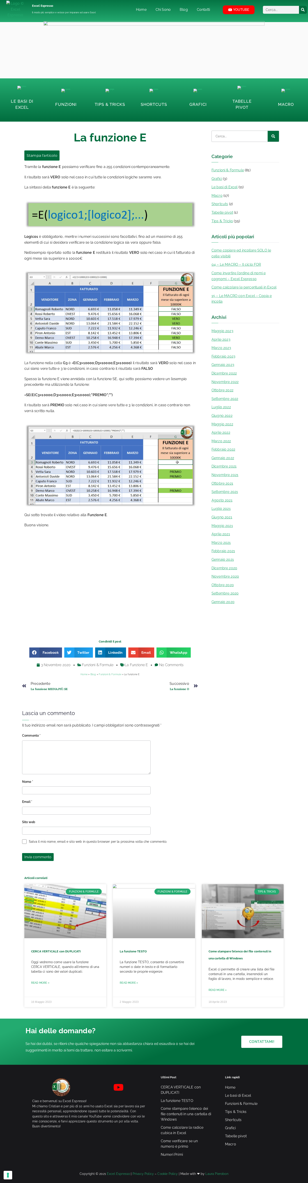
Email (27, 802)
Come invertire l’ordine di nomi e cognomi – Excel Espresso (238, 276)
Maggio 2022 (222, 424)
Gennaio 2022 (222, 458)
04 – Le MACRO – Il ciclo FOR (236, 264)
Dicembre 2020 (224, 568)
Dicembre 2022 (224, 373)
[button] (45, 652)
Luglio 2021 (221, 508)
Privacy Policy (143, 1174)
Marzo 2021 (221, 542)
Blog (93, 674)
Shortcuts (154, 104)
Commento (31, 735)
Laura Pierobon (216, 1174)
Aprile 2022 (220, 432)
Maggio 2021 (222, 526)
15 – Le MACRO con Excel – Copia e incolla (241, 299)
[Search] (303, 10)
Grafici (198, 104)
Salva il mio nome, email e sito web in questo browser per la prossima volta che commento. (98, 841)
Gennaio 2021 (222, 559)
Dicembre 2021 (224, 466)
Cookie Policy (167, 1174)
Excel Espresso (42, 5)
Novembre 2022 (225, 382)
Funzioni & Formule (97, 665)
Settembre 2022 (224, 399)
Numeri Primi (172, 1154)
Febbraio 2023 (223, 356)
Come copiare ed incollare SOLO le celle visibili (241, 253)
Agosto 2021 (221, 500)
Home (84, 674)
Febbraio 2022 (223, 449)
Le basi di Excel (224, 187)
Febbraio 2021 (223, 551)
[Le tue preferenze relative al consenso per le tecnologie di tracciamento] (8, 1175)
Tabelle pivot (222, 212)
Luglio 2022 (221, 407)
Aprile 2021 (220, 534)
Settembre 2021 (224, 492)
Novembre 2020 (225, 576)
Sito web (28, 822)
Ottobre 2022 (222, 390)
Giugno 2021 (221, 517)
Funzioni (66, 104)
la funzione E (136, 665)
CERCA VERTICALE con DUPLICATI (56, 951)
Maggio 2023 (222, 331)
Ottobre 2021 (222, 483)
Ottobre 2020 (222, 585)
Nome (27, 781)
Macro (286, 104)
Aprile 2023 (220, 339)
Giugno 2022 (221, 415)
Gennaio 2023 (222, 365)
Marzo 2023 (221, 348)
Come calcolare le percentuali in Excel (243, 287)
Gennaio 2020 (222, 602)
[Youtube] (118, 1087)
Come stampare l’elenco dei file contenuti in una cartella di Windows (186, 1114)
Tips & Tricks (110, 104)
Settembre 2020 (225, 593)
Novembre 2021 (224, 475)
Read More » (40, 982)
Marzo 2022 (221, 441)
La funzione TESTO (133, 951)
